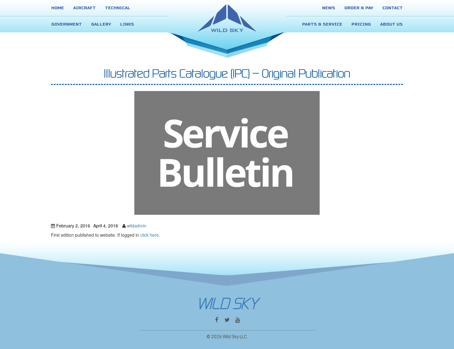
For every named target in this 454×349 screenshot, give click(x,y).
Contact (392, 8)
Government (66, 24)
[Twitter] (227, 320)
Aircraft (84, 8)
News (328, 8)
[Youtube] (237, 320)
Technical (117, 8)
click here (149, 235)
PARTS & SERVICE (322, 24)
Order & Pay (358, 8)
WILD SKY (227, 303)
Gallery (101, 24)
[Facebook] (216, 320)
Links (127, 24)
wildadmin (136, 225)
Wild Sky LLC (235, 336)
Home (57, 8)
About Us (391, 24)
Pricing (361, 24)
